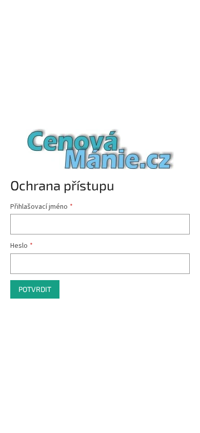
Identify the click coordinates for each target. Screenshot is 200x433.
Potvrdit (34, 289)
